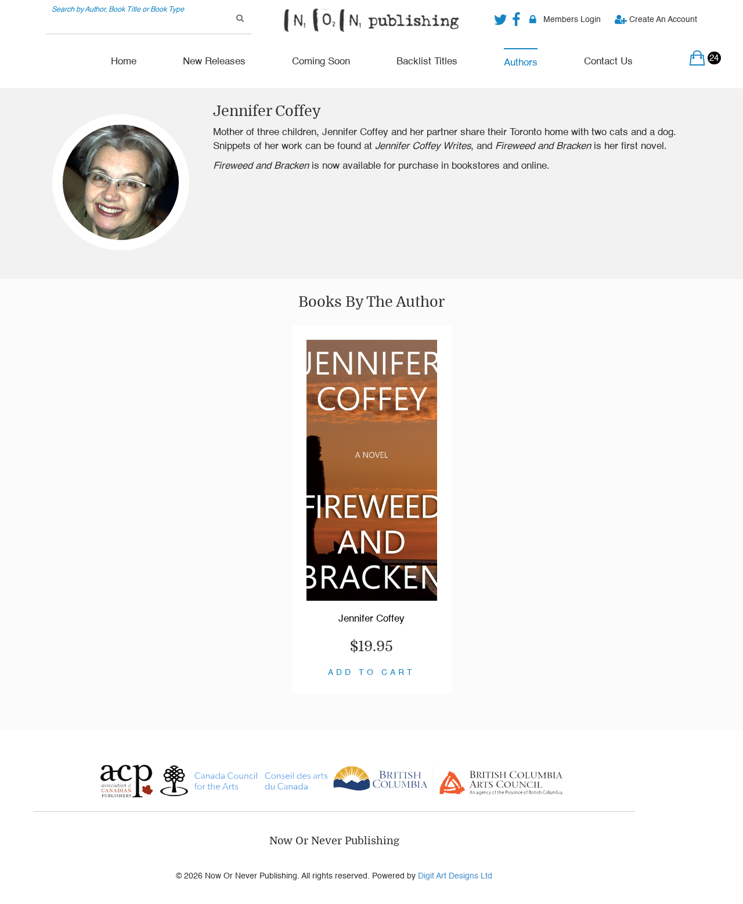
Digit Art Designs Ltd (455, 876)
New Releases (214, 62)
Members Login (572, 20)
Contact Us (608, 62)
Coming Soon (321, 62)
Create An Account (662, 20)
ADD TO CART (371, 673)
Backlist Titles (426, 62)
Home (123, 62)
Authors (521, 63)
